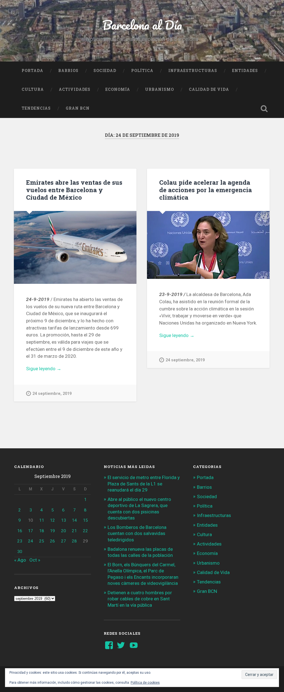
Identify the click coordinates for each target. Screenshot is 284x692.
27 (63, 541)
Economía (117, 89)
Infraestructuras (192, 70)
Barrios (68, 70)
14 (74, 520)
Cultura (33, 89)
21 (74, 530)
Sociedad (104, 70)
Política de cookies (145, 683)
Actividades (74, 89)
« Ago (20, 560)
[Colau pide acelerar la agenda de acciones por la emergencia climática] (208, 245)
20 (63, 530)
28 (74, 541)
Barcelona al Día (142, 25)
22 (85, 530)
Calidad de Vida (209, 89)
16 (19, 530)
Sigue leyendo (51, 369)
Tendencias (36, 108)
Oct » (34, 560)
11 (41, 520)
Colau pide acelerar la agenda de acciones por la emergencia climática (205, 189)
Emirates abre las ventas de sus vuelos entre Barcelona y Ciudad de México (74, 189)
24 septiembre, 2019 (52, 393)
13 (63, 520)
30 (19, 551)
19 (52, 530)
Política (142, 70)
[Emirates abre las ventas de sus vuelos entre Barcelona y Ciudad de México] (75, 247)
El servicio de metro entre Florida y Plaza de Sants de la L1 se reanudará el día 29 (144, 483)
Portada (32, 70)
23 (19, 541)
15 (85, 520)
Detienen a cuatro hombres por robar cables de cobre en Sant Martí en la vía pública (140, 599)
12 (52, 520)
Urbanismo (159, 89)
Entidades (245, 70)
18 (41, 530)
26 (52, 541)
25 (41, 541)
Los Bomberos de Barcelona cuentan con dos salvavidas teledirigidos (137, 533)
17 (30, 530)
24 (30, 541)
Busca (264, 108)
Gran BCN (78, 108)
